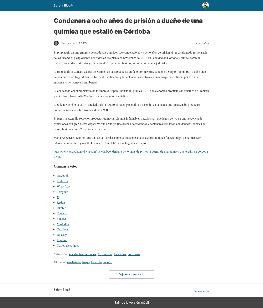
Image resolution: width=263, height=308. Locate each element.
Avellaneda (74, 262)
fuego (86, 262)
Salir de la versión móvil (131, 302)
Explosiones (105, 254)
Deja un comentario (131, 274)
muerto (107, 262)
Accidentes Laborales (82, 254)
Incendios (120, 254)
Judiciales (134, 254)
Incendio (96, 262)
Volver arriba (201, 291)
